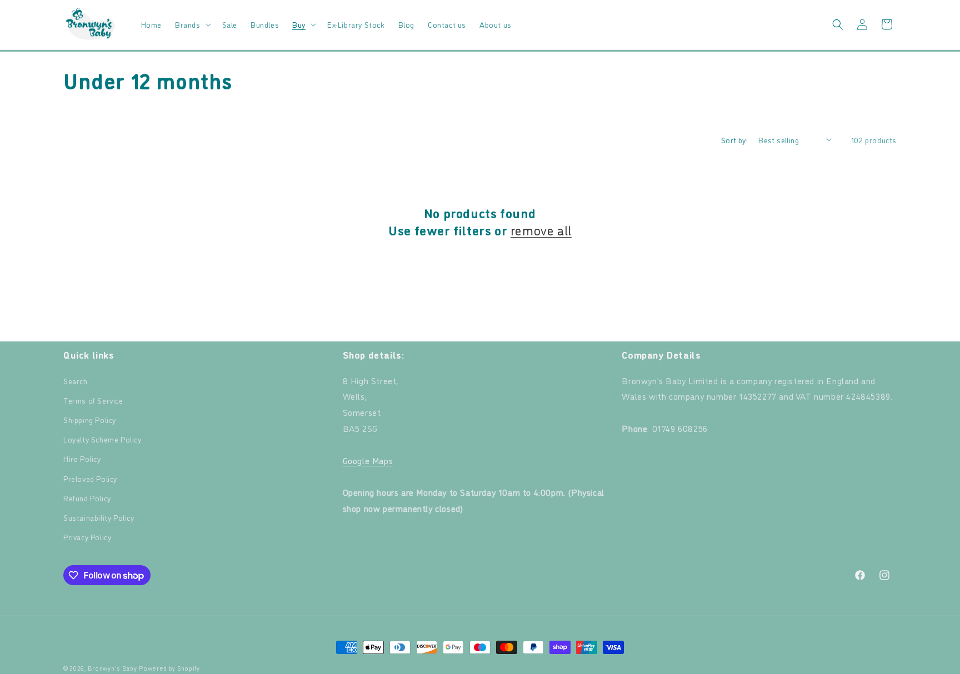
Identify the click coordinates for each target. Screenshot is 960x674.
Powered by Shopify (169, 668)
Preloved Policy (90, 478)
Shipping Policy (89, 419)
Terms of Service (93, 400)
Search (75, 380)
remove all (541, 229)
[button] (192, 24)
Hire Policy (82, 458)
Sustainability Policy (98, 517)
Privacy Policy (87, 536)
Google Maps (368, 460)
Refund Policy (87, 497)
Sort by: (734, 139)
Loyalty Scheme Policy (102, 439)
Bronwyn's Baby (112, 668)
